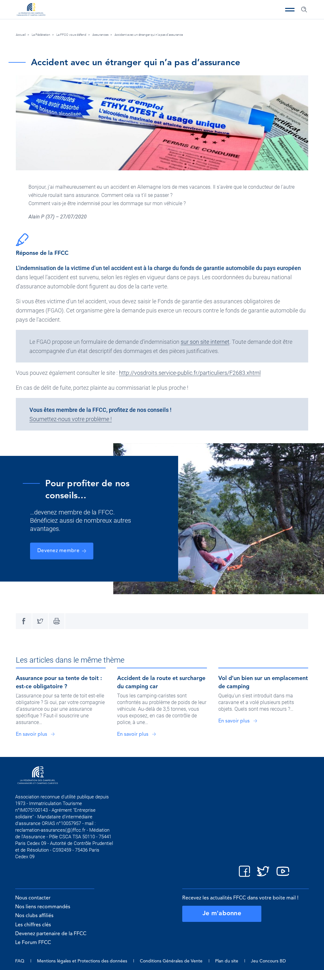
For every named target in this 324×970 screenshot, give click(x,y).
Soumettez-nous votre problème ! (70, 419)
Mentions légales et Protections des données (82, 961)
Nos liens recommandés (42, 907)
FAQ (19, 961)
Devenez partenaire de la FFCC (50, 933)
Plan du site (226, 961)
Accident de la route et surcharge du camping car (161, 683)
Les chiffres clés (33, 925)
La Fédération (41, 34)
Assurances (100, 34)
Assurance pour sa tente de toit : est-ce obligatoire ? (59, 683)
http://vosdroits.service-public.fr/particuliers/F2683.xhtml (190, 372)
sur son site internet (205, 341)
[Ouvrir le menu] (289, 9)
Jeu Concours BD (268, 961)
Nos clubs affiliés (34, 915)
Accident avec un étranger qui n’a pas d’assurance (149, 34)
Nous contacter (33, 898)
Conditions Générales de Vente (171, 961)
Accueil (21, 34)
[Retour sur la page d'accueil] (31, 10)
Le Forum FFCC (33, 942)
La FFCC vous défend (71, 34)
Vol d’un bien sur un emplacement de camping (263, 683)
